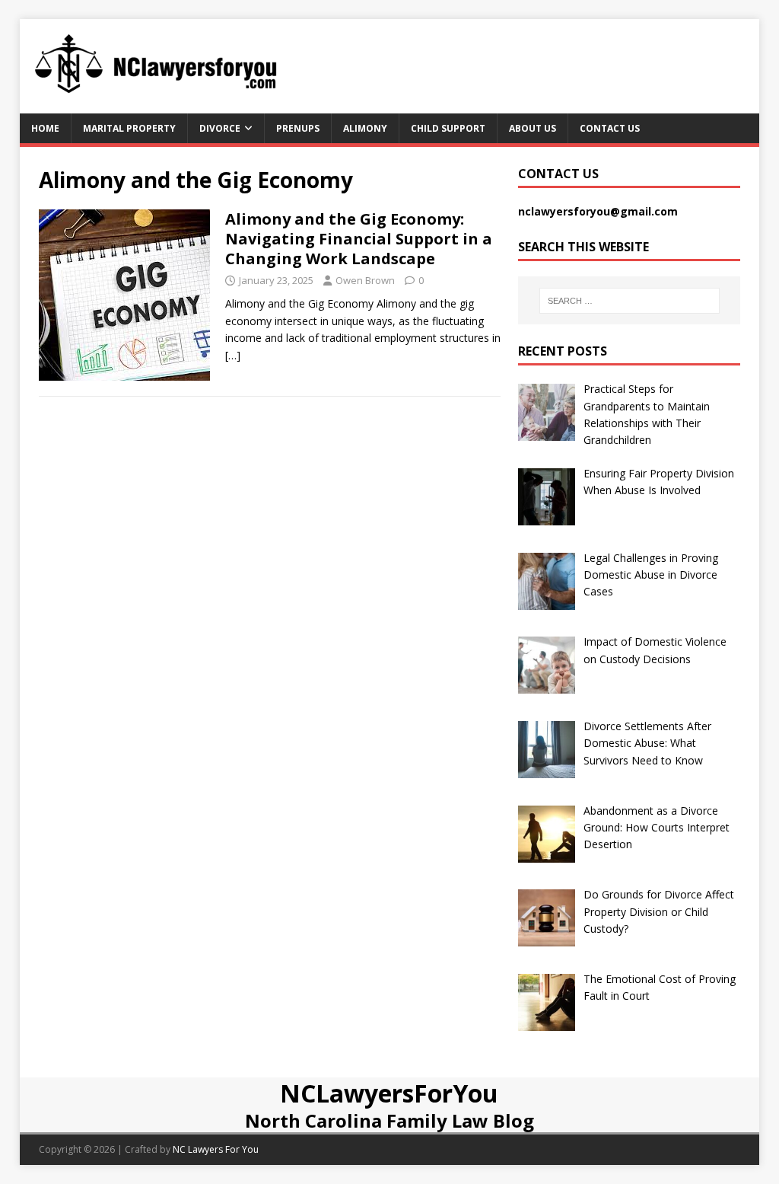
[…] (232, 355)
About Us (532, 128)
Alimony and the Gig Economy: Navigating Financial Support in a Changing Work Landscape (358, 239)
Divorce (219, 128)
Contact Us (610, 128)
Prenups (298, 128)
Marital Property (129, 128)
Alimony (365, 128)
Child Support (448, 128)
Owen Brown (365, 280)
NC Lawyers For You (216, 1149)
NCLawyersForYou (389, 1093)
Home (45, 128)
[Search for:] (629, 301)
